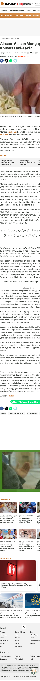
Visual (17, 643)
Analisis (17, 638)
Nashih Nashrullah (24, 56)
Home (2, 38)
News (2, 638)
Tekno (17, 641)
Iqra (16, 635)
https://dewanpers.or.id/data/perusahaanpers (16, 670)
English (32, 643)
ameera (4, 10)
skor (28, 10)
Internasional (4, 641)
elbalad (10, 396)
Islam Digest (9, 38)
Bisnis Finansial (35, 641)
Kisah (16, 15)
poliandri (4, 134)
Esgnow (2, 643)
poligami (13, 132)
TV (1, 646)
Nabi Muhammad (7, 15)
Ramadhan (18, 646)
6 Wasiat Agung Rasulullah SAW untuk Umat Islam (27, 162)
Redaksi (17, 656)
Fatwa (22, 15)
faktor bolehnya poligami (16, 413)
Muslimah (36, 15)
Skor (31, 632)
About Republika (5, 656)
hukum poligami (32, 413)
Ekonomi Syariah (17, 10)
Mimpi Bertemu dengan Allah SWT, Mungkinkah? (7, 162)
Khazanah (3, 635)
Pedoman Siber (35, 656)
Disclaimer (3, 659)
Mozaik (28, 15)
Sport (32, 638)
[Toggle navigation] (2, 3)
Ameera (2, 632)
